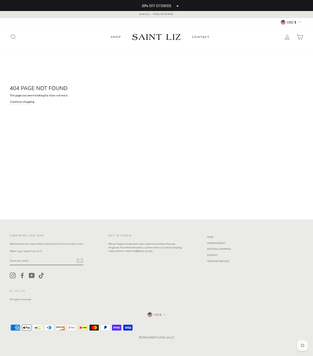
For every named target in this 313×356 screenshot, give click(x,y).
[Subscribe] (80, 261)
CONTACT (201, 37)
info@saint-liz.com (142, 250)
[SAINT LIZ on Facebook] (22, 275)
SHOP (116, 37)
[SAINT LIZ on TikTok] (41, 275)
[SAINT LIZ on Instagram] (13, 275)
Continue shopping (22, 101)
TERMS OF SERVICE (218, 261)
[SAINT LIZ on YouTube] (32, 275)
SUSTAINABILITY (216, 242)
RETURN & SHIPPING (219, 248)
